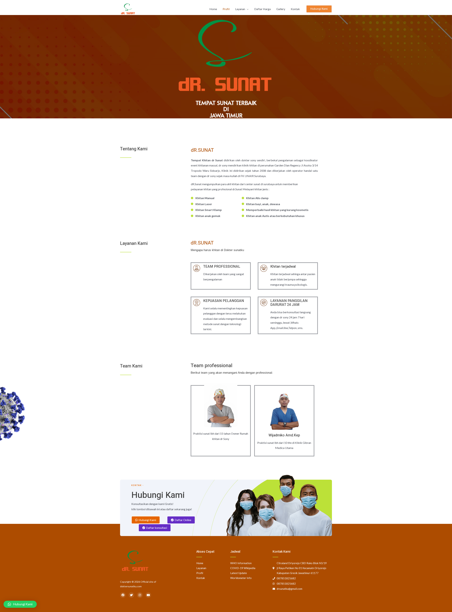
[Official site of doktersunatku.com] (128, 8)
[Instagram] (140, 595)
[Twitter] (131, 595)
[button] (145, 520)
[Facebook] (123, 595)
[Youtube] (148, 595)
